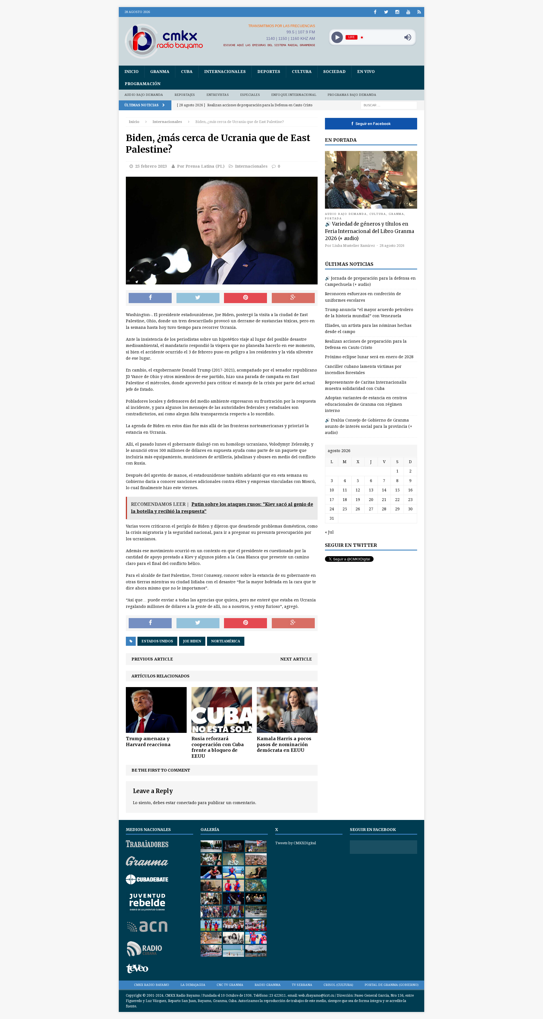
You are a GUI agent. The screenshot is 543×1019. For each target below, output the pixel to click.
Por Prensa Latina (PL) (201, 166)
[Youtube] (408, 12)
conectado (187, 802)
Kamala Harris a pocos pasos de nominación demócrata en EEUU (284, 744)
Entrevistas (217, 95)
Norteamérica (225, 641)
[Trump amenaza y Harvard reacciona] (156, 729)
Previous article (152, 659)
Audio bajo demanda (143, 95)
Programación (142, 83)
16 (410, 490)
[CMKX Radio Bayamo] (167, 41)
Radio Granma (268, 985)
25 (344, 509)
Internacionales (225, 71)
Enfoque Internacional (293, 95)
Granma (159, 71)
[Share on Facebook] (150, 298)
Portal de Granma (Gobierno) (392, 985)
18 (344, 499)
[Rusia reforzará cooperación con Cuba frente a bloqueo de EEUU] (221, 729)
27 (371, 509)
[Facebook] (375, 12)
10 (331, 490)
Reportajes (184, 95)
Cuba (187, 71)
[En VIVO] (419, 12)
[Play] (337, 37)
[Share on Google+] (293, 298)
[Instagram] (397, 12)
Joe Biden (192, 641)
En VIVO (366, 71)
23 (410, 499)
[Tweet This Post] (197, 298)
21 (384, 499)
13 (371, 490)
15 (397, 490)
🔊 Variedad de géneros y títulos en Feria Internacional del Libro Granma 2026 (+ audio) (369, 231)
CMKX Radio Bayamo (151, 985)
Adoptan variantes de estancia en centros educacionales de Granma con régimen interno (366, 404)
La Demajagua (192, 985)
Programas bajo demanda (351, 95)
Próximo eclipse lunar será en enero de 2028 (369, 357)
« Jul (329, 532)
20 (371, 499)
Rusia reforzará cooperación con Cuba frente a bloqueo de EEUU (217, 747)
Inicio (131, 71)
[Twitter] (386, 12)
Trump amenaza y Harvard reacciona (148, 741)
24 (331, 509)
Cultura (302, 71)
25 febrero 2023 (151, 166)
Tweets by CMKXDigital (295, 843)
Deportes (268, 71)
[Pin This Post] (245, 298)
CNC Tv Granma (230, 985)
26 (357, 509)
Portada (333, 218)
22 (397, 499)
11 (344, 490)
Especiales (250, 95)
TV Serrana (302, 985)
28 (384, 509)
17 (331, 499)
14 (384, 490)
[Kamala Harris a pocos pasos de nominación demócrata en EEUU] (287, 729)
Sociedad (334, 71)
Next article (296, 659)
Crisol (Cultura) (338, 985)
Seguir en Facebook (371, 123)
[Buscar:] (389, 105)
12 (357, 490)
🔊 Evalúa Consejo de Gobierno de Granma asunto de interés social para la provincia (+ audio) (368, 426)
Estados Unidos (157, 641)
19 (357, 499)
